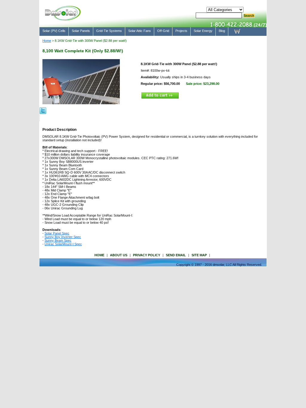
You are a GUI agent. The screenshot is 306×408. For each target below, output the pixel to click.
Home (46, 40)
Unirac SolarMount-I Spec (63, 244)
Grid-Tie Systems (109, 31)
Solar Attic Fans (139, 31)
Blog (222, 31)
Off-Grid (163, 31)
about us (118, 255)
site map (199, 255)
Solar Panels (81, 31)
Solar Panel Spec (57, 233)
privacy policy (146, 255)
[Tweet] (42, 110)
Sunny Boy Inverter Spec (63, 237)
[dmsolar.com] (63, 18)
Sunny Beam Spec (58, 240)
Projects (181, 31)
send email (176, 255)
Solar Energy (203, 31)
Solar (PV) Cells (53, 31)
